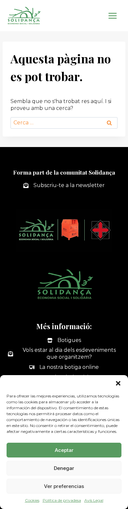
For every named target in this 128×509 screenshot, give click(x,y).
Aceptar (64, 450)
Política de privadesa (62, 500)
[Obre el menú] (112, 15)
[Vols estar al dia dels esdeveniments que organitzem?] (64, 354)
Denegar (64, 468)
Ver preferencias (64, 486)
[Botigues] (64, 340)
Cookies (32, 500)
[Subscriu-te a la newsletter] (64, 185)
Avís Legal (93, 500)
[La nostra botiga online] (64, 367)
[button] (118, 383)
